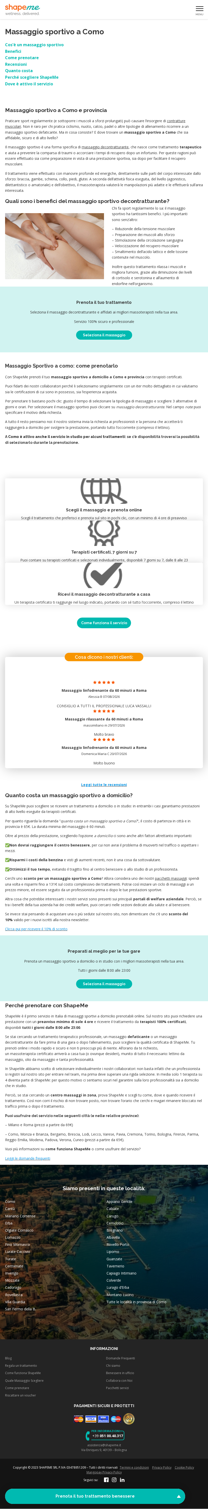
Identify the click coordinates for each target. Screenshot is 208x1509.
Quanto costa (19, 70)
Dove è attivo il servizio (29, 84)
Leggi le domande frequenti (27, 1158)
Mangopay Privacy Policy (104, 1472)
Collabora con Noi (119, 1380)
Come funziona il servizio (104, 623)
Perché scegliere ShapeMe (32, 77)
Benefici (13, 51)
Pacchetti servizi (117, 1388)
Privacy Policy (161, 1467)
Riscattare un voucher (20, 1395)
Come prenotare (22, 57)
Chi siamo (113, 1365)
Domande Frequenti (120, 1358)
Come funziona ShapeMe (23, 1373)
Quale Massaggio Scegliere (24, 1380)
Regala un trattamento (21, 1365)
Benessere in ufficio (120, 1373)
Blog (8, 1358)
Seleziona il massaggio (104, 335)
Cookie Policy (184, 1467)
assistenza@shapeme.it (104, 1445)
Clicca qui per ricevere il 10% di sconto (36, 928)
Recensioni (16, 64)
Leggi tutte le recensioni (104, 784)
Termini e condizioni (134, 1467)
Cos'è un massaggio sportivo (34, 45)
